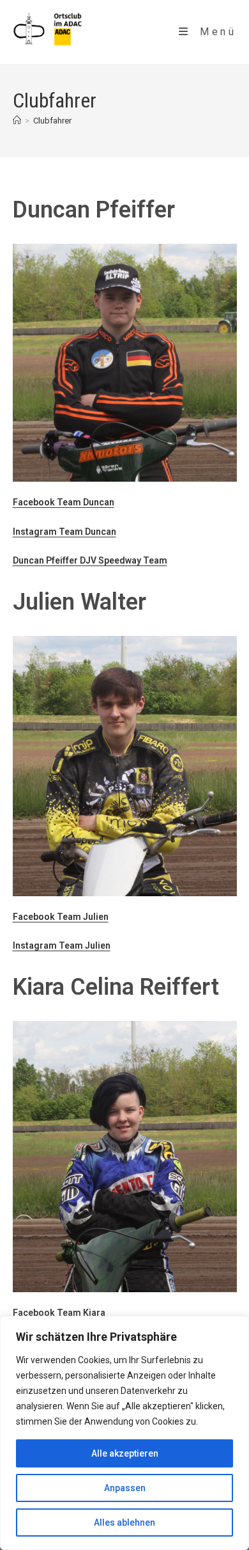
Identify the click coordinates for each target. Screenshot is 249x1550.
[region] (124, 1433)
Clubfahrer (52, 120)
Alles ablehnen (124, 1522)
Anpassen (125, 1488)
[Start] (17, 120)
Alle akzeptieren (124, 1453)
